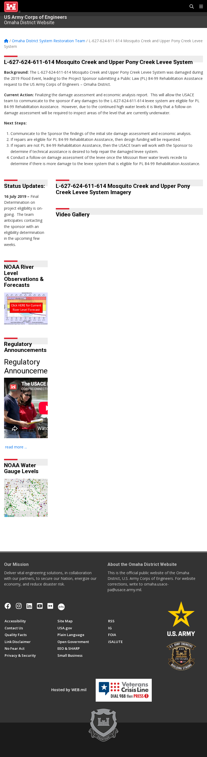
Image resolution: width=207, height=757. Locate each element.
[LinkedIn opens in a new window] (29, 606)
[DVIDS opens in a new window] (61, 606)
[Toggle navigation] (199, 6)
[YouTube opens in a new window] (40, 606)
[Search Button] (190, 6)
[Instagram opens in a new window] (19, 606)
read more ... (16, 446)
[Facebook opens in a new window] (8, 606)
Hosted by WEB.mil (69, 689)
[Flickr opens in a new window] (50, 606)
